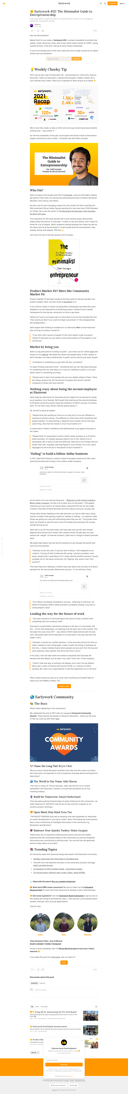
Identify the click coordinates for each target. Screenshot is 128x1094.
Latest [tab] (37, 1006)
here (57, 719)
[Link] (27, 69)
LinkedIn (39, 944)
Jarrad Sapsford (43, 1044)
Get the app (73, 1085)
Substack (55, 1090)
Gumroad (68, 195)
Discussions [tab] (44, 1006)
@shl (92, 352)
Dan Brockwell (42, 1018)
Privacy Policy (78, 1071)
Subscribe (112, 3)
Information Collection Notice (63, 1071)
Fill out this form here (68, 949)
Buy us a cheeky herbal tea (63, 881)
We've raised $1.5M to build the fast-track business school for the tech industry (55, 1029)
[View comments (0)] (38, 31)
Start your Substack (59, 1085)
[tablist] (38, 983)
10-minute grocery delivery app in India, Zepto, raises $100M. (59, 873)
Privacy (67, 1081)
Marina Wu (37, 24)
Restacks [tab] (42, 983)
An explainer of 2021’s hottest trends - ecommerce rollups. (58, 869)
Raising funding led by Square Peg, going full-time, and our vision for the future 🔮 (53, 1015)
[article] (64, 1016)
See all (33, 1052)
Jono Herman (52, 1018)
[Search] (101, 3)
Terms (72, 1081)
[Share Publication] (105, 3)
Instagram (56, 944)
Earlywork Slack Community (71, 896)
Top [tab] (32, 1006)
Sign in (122, 3)
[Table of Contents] (2, 547)
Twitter (48, 944)
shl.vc (54, 205)
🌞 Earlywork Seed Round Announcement (48, 1026)
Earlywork (56, 957)
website (45, 355)
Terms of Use (73, 1069)
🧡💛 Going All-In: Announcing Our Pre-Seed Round (53, 1012)
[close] (81, 1040)
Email (32, 944)
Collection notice (80, 1081)
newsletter (67, 302)
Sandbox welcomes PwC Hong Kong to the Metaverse (55, 859)
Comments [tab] (34, 983)
